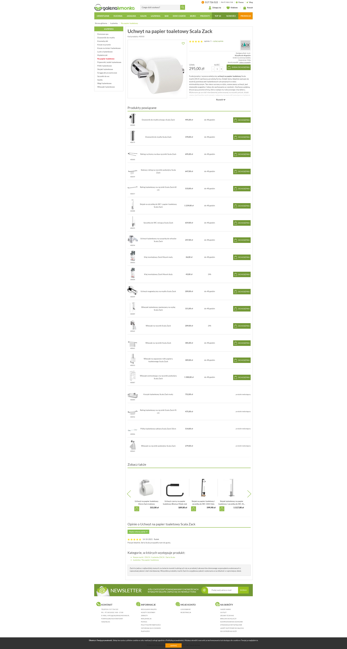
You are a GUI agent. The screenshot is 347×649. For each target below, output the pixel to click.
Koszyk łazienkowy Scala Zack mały (158, 394)
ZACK (147, 557)
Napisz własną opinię (137, 532)
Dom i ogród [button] (179, 16)
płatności (145, 631)
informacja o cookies (151, 628)
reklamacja (146, 619)
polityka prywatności (151, 625)
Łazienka (114, 23)
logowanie (186, 609)
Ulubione (234, 7)
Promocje (246, 16)
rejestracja (186, 612)
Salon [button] (143, 16)
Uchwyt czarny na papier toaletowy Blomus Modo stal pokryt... (175, 504)
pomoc (144, 622)
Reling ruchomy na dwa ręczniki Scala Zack (158, 154)
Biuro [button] (193, 16)
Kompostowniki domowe (231, 622)
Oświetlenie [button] (103, 16)
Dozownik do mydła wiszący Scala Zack (158, 120)
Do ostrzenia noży (228, 631)
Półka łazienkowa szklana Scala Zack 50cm (158, 428)
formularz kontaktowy (112, 619)
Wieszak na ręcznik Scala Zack (158, 325)
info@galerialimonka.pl (118, 615)
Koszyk (250, 7)
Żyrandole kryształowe (231, 625)
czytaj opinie (218, 41)
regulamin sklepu (149, 609)
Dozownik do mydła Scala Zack (158, 137)
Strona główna (101, 23)
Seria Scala (170, 557)
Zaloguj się (216, 7)
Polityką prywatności (175, 640)
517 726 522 (113, 609)
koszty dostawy (148, 612)
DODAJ (243, 590)
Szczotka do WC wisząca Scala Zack (158, 223)
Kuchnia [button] (118, 16)
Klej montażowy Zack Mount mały (158, 257)
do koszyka (244, 120)
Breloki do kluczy (228, 619)
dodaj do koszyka (241, 67)
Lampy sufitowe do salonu (232, 628)
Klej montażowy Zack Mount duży (158, 274)
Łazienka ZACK (158, 557)
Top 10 (218, 16)
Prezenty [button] (205, 16)
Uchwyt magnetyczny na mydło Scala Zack (158, 291)
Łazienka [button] (155, 16)
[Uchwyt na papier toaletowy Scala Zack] (157, 69)
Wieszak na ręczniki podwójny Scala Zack (158, 446)
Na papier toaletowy (129, 23)
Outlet (223, 612)
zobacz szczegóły (245, 62)
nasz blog (105, 622)
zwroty (144, 615)
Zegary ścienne (227, 615)
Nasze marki (138, 557)
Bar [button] (166, 16)
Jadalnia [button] (131, 16)
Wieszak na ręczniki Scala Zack (158, 343)
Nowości (231, 16)
